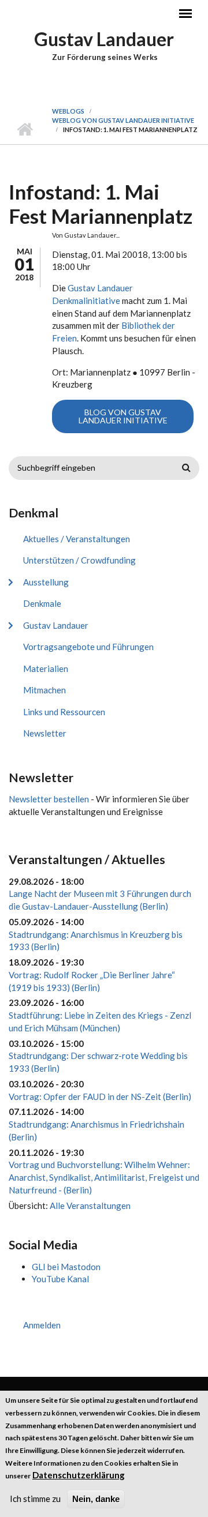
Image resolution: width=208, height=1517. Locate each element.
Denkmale (42, 603)
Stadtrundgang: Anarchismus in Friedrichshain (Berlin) (96, 1130)
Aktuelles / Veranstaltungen (76, 539)
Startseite (24, 129)
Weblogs (68, 111)
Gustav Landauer (104, 39)
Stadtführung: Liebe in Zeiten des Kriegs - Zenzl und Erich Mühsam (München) (100, 1021)
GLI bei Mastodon (66, 1266)
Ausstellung (46, 582)
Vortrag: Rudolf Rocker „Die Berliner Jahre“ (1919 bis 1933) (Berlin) (92, 981)
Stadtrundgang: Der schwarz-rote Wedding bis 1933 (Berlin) (98, 1061)
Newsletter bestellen (49, 799)
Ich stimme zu (35, 1498)
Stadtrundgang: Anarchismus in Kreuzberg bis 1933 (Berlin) (96, 940)
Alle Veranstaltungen (90, 1205)
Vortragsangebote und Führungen (88, 646)
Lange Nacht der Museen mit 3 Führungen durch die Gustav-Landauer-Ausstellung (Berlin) (100, 899)
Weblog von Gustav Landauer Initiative (123, 120)
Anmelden (42, 1325)
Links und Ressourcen (64, 712)
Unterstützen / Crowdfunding (79, 560)
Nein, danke (96, 1499)
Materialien (45, 668)
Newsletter (44, 733)
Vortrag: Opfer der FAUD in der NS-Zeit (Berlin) (100, 1096)
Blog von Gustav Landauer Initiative (123, 416)
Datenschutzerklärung (78, 1475)
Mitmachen (44, 690)
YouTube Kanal (60, 1279)
